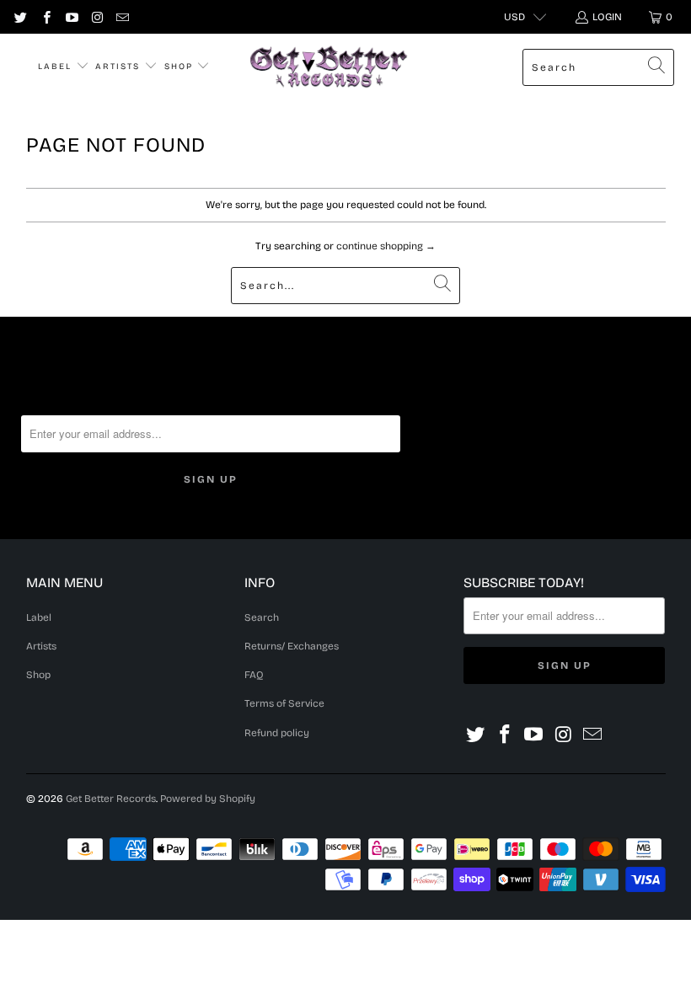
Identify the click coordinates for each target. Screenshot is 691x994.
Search (261, 617)
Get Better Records (111, 798)
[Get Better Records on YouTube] (71, 17)
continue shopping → (386, 246)
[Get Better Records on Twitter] (20, 17)
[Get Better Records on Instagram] (96, 17)
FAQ (254, 675)
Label (57, 66)
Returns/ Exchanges (291, 646)
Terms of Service (284, 703)
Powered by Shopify (207, 798)
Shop (180, 66)
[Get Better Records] (329, 67)
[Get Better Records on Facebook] (45, 17)
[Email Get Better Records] (122, 17)
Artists (119, 66)
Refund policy (276, 733)
